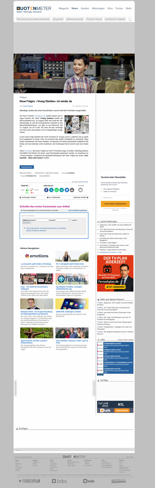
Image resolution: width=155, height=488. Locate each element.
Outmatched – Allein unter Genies (46, 173)
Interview (35, 465)
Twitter (17, 470)
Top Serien (127, 475)
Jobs (120, 464)
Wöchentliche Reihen (73, 462)
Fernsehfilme (88, 475)
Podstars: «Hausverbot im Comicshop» (113, 250)
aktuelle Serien (97, 475)
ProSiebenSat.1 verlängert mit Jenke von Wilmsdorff (114, 328)
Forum (119, 8)
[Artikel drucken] (72, 190)
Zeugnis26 (58, 19)
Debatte (87, 462)
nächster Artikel (80, 197)
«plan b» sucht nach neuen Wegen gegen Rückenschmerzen (114, 323)
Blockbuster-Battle (107, 467)
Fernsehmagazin (35, 475)
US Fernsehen (52, 475)
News (75, 8)
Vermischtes (53, 464)
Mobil (17, 465)
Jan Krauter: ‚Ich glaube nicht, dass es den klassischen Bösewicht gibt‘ (114, 246)
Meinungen (98, 8)
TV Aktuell (27, 475)
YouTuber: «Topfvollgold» (108, 243)
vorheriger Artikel (28, 197)
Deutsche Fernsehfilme (117, 475)
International (53, 467)
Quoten (85, 8)
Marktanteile (70, 464)
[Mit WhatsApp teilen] (56, 190)
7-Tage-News (19, 467)
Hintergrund (36, 462)
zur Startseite (54, 197)
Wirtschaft (53, 465)
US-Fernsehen (54, 470)
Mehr (129, 8)
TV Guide (74, 475)
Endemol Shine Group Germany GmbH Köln (116, 345)
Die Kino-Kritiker (106, 464)
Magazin (64, 8)
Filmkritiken (44, 475)
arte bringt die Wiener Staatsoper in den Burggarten (113, 239)
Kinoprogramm (106, 475)
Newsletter (18, 464)
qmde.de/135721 (83, 182)
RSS (16, 462)
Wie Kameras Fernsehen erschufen (33, 19)
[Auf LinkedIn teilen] (66, 190)
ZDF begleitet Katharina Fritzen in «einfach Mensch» (115, 333)
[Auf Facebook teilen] (46, 190)
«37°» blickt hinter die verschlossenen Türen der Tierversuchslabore (116, 230)
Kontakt (121, 465)
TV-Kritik (87, 464)
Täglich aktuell (71, 465)
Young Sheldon (44, 176)
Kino (110, 8)
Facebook (18, 469)
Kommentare (26, 167)
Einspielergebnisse (107, 465)
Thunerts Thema (94, 19)
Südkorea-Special (74, 19)
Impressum (122, 472)
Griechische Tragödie (115, 19)
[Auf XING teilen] (61, 190)
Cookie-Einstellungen (125, 470)
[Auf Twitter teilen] (51, 190)
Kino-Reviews (88, 465)
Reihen (35, 464)
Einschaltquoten (66, 475)
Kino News (21, 475)
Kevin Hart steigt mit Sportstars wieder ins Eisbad (114, 235)
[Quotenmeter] (33, 10)
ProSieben (28, 151)
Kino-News (105, 462)
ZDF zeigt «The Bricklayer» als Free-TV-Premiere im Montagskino (114, 318)
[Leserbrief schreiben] (80, 190)
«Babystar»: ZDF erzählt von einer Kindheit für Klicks (115, 226)
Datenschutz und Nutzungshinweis (124, 467)
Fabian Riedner (28, 106)
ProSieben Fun (40, 116)
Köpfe (51, 469)
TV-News (52, 462)
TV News (59, 475)
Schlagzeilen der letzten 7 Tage (110, 252)
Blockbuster (81, 475)
